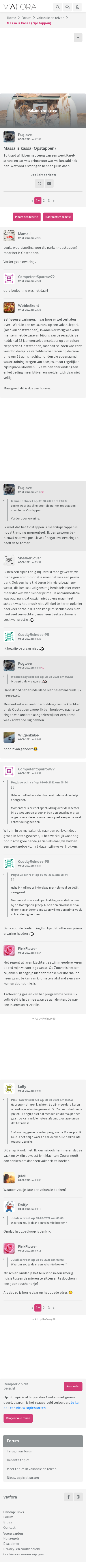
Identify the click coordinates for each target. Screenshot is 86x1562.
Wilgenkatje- (28, 735)
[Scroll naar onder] (78, 37)
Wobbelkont (28, 305)
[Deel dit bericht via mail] (49, 183)
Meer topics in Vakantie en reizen (31, 1469)
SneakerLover (29, 558)
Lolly (22, 1086)
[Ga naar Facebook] (68, 1497)
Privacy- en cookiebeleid (21, 1549)
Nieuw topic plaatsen (23, 1477)
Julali (22, 1176)
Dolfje (23, 1205)
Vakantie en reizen (50, 17)
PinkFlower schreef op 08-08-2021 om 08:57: (42, 1100)
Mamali (24, 234)
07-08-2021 (24, 139)
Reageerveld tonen (18, 1418)
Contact (9, 1527)
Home (11, 17)
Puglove (25, 135)
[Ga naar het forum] (67, 7)
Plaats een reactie (26, 217)
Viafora (10, 1497)
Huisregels (11, 1538)
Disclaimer (11, 1543)
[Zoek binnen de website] (57, 7)
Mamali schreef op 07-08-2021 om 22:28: (39, 501)
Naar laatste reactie (58, 217)
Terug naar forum (20, 1451)
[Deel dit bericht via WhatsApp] (39, 183)
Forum (26, 17)
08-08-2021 (24, 638)
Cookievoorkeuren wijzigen (23, 1554)
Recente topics (18, 1460)
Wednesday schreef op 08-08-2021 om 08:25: (42, 677)
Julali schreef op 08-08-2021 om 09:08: (37, 1218)
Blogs (7, 1522)
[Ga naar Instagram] (78, 1497)
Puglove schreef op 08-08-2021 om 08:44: (39, 782)
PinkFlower (27, 948)
